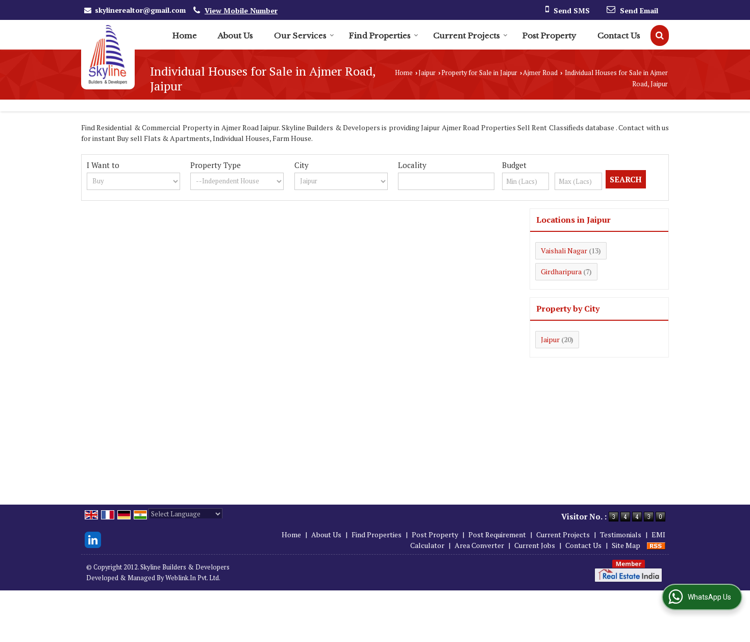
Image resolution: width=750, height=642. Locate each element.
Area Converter (479, 545)
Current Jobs (534, 545)
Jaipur (427, 72)
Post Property (549, 35)
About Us (235, 35)
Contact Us (618, 35)
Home (184, 35)
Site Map (626, 545)
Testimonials (620, 534)
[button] (241, 10)
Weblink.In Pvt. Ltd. (192, 578)
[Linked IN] (93, 538)
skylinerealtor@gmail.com (140, 10)
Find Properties (380, 35)
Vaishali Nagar (564, 250)
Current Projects (466, 35)
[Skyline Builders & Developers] (108, 54)
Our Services (300, 35)
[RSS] (656, 545)
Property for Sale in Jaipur (479, 72)
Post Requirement (497, 534)
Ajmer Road (540, 72)
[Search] (660, 35)
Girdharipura (561, 271)
